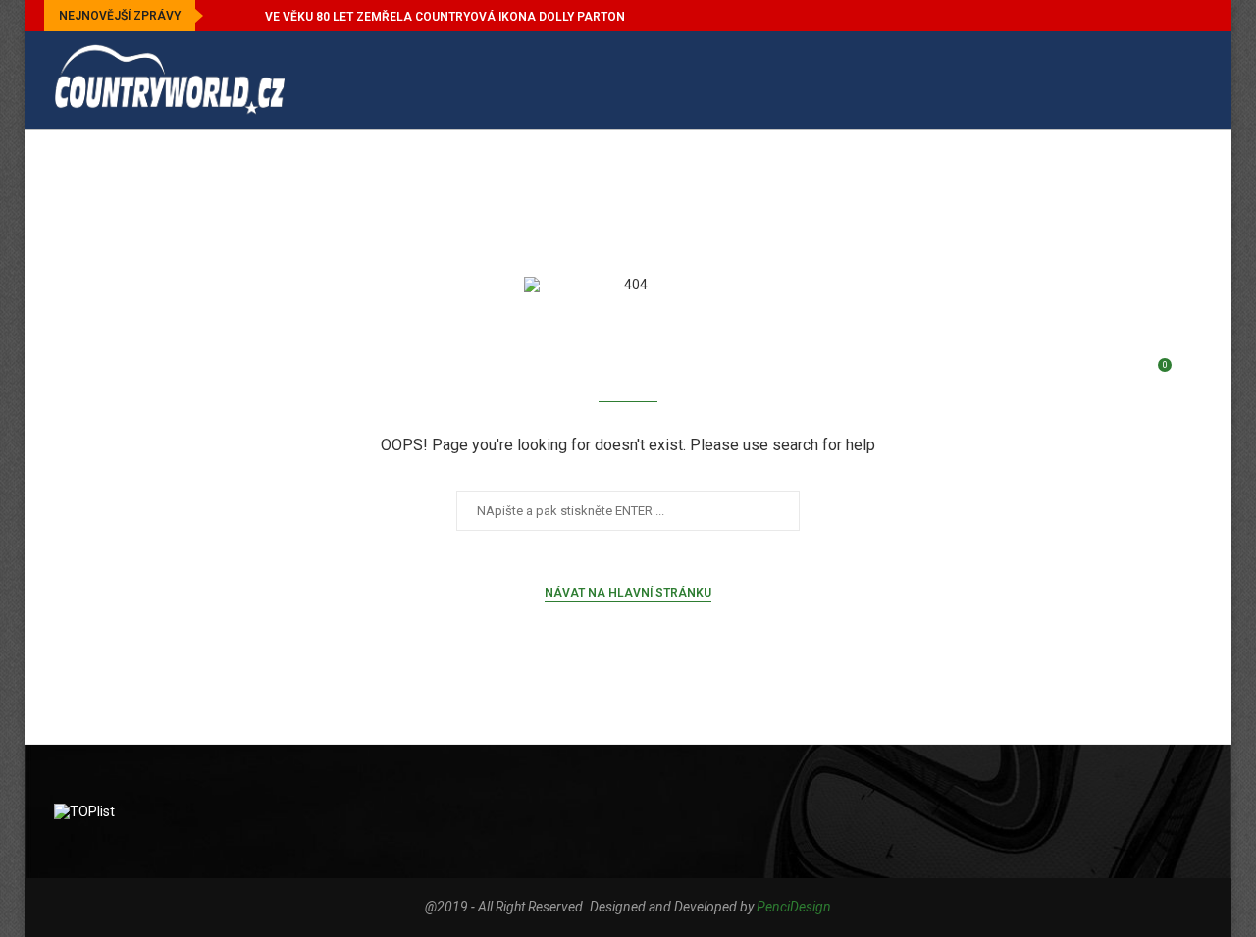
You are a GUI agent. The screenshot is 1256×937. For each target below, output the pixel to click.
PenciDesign (794, 906)
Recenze (609, 177)
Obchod (117, 274)
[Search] (1192, 375)
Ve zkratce (259, 177)
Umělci (909, 177)
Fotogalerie (1065, 177)
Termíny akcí (443, 177)
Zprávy (114, 177)
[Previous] (222, 15)
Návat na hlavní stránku (628, 592)
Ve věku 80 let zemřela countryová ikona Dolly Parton (445, 17)
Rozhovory (763, 177)
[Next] (246, 15)
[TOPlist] (84, 811)
